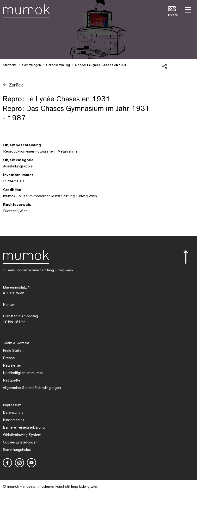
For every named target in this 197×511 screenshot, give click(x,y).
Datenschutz (13, 412)
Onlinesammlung (58, 65)
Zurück (16, 85)
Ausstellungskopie (18, 166)
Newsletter (12, 365)
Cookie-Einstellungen (20, 442)
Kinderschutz (14, 420)
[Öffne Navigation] (187, 9)
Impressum (12, 405)
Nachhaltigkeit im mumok (23, 373)
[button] (172, 12)
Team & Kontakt (16, 343)
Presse (9, 358)
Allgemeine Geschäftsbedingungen (32, 388)
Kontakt (9, 305)
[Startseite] (26, 10)
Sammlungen (31, 65)
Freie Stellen (13, 350)
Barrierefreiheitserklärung (24, 427)
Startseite (10, 65)
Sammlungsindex (17, 450)
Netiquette (11, 380)
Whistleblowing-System (22, 435)
